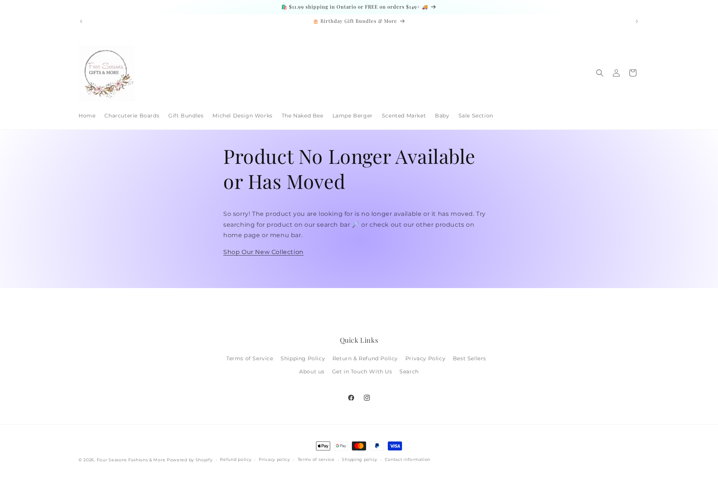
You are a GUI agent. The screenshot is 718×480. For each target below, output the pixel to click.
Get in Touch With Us (362, 371)
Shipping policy (359, 459)
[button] (600, 73)
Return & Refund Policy (365, 358)
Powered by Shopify (190, 459)
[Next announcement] (637, 21)
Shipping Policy (302, 358)
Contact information (407, 459)
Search (409, 371)
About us (312, 371)
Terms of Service (249, 358)
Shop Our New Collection (263, 252)
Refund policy (235, 459)
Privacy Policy (425, 358)
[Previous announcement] (81, 21)
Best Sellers (469, 358)
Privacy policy (274, 459)
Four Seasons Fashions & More (131, 459)
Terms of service (316, 459)
